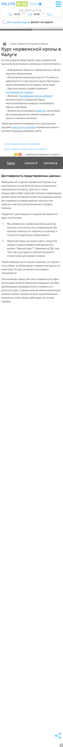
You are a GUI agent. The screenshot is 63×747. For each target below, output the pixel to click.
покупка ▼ (31, 162)
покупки (17, 127)
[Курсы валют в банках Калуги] (14, 6)
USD (10, 14)
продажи (30, 127)
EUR (30, 14)
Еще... (50, 14)
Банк (11, 163)
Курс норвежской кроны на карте (25, 149)
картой (41, 110)
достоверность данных (19, 92)
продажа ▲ (50, 162)
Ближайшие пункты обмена (35, 95)
